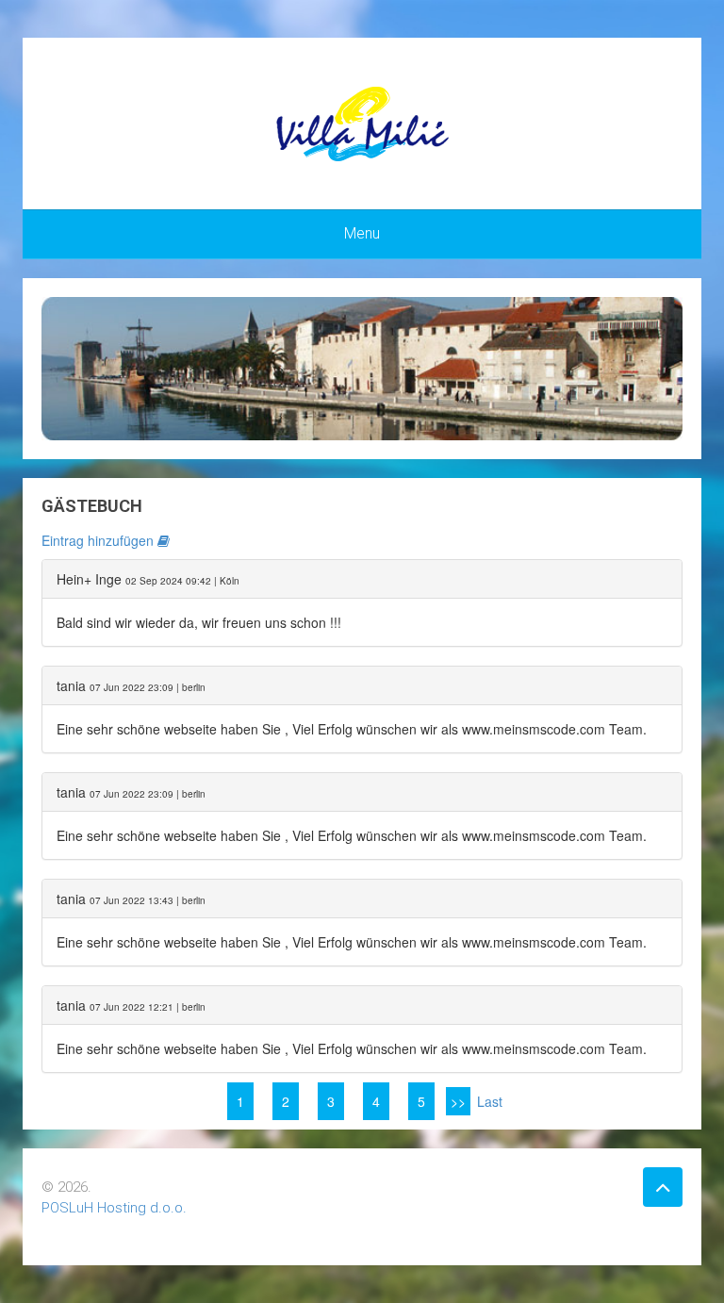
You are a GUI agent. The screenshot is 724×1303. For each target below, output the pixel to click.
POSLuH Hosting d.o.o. (114, 1207)
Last (489, 1101)
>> (458, 1101)
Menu (362, 233)
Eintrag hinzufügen (99, 540)
